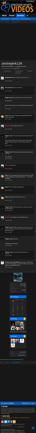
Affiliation (9, 419)
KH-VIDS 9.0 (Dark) (7, 403)
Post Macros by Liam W (19, 424)
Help (33, 403)
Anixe (6, 115)
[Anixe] (17, 328)
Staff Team (3, 419)
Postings (30, 71)
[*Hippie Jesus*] (13, 323)
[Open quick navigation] (35, 21)
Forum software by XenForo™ (7, 424)
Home (4, 15)
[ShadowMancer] (22, 328)
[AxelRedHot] (13, 345)
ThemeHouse (21, 426)
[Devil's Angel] (13, 328)
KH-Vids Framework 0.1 (6, 425)
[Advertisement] (18, 42)
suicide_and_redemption (12, 262)
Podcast (28, 417)
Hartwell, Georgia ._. (21, 353)
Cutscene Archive (8, 417)
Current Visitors (5, 19)
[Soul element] (17, 341)
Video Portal (22, 417)
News (2, 417)
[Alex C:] (17, 323)
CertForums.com (21, 432)
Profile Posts (7, 71)
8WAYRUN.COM (20, 359)
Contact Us (26, 403)
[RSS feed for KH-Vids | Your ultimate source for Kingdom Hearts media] (14, 421)
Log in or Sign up (30, 1)
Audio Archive (16, 417)
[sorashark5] (13, 341)
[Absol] (22, 323)
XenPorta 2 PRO (3, 359)
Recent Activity (19, 71)
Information (18, 73)
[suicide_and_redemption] (22, 341)
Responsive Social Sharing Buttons (8, 432)
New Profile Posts (25, 19)
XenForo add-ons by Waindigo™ (8, 429)
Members (20, 15)
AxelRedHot (8, 77)
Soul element (9, 87)
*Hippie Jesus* (9, 97)
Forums (12, 15)
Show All (23, 332)
